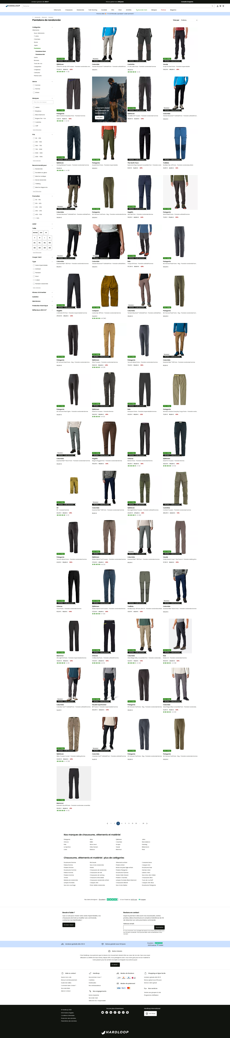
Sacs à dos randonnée (97, 865)
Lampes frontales (69, 882)
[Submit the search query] (212, 6)
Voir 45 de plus (37, 130)
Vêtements (57, 10)
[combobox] (43, 102)
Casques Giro (146, 865)
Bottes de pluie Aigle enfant (124, 867)
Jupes (36, 45)
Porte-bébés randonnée (97, 885)
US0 (50, 242)
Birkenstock (145, 847)
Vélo (112, 10)
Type (34, 261)
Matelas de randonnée (71, 880)
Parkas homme (68, 872)
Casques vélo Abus (148, 882)
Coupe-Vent (36, 257)
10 (132, 823)
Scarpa (118, 844)
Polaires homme (69, 875)
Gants (36, 57)
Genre (34, 81)
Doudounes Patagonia (149, 885)
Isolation (35, 297)
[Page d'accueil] (33, 17)
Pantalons (37, 48)
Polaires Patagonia (121, 870)
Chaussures (69, 10)
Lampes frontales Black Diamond (126, 880)
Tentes (66, 877)
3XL (40, 242)
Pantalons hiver (41, 51)
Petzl (143, 849)
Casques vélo (94, 882)
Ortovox (66, 842)
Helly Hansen (94, 847)
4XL (45, 242)
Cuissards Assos (147, 862)
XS (46, 232)
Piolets (92, 867)
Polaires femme (68, 867)
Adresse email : (128, 923)
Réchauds (93, 862)
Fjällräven (119, 839)
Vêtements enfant (121, 862)
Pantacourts (38, 75)
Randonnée (80, 10)
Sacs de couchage (70, 885)
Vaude (118, 847)
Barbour (92, 849)
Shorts (36, 42)
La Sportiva (67, 847)
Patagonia (67, 839)
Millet (91, 842)
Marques (154, 10)
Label (34, 224)
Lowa (65, 849)
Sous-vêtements (39, 33)
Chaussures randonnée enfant (99, 880)
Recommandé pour (39, 165)
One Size (35, 232)
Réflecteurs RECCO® (39, 310)
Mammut (119, 849)
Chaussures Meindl (122, 882)
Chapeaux (37, 69)
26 (143, 823)
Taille (34, 228)
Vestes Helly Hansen (122, 875)
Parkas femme (68, 865)
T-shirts (36, 36)
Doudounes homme (70, 870)
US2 (35, 247)
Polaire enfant (120, 865)
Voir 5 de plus (37, 160)
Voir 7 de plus (37, 287)
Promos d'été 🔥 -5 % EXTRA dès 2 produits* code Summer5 (115, 13)
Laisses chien (146, 872)
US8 (50, 247)
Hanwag (144, 844)
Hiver (120, 10)
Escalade (104, 10)
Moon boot (93, 844)
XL (49, 237)
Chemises (37, 39)
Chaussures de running (97, 875)
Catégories (36, 27)
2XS (41, 232)
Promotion (36, 196)
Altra (91, 839)
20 (136, 823)
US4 (40, 247)
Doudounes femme (70, 862)
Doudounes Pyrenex (122, 872)
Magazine (173, 10)
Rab (65, 844)
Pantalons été (40, 54)
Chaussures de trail (96, 872)
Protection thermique (40, 305)
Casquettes (37, 66)
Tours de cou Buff (147, 880)
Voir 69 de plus (37, 252)
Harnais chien (146, 870)
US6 (45, 247)
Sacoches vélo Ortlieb (149, 875)
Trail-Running (92, 10)
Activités (128, 10)
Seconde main (142, 10)
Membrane (36, 301)
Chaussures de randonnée (98, 870)
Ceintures (37, 72)
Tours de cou (38, 63)
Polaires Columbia (121, 877)
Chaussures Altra (147, 877)
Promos (163, 10)
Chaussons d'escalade (97, 877)
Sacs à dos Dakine (121, 885)
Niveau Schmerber (39, 292)
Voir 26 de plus (37, 191)
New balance (146, 842)
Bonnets (36, 60)
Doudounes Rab (147, 867)
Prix (33, 134)
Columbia (119, 842)
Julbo (143, 839)
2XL (35, 242)
